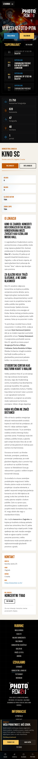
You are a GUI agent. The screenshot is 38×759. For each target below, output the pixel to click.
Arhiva (19, 656)
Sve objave (9, 601)
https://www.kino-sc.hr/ (13, 583)
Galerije (19, 649)
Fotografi (19, 674)
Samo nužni (27, 742)
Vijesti (19, 634)
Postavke (19, 747)
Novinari (19, 678)
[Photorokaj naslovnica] (29, 13)
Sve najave (29, 45)
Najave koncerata (19, 638)
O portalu (19, 716)
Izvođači (19, 667)
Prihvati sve (10, 742)
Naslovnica (11, 36)
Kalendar (27, 36)
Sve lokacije (28, 166)
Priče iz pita (19, 652)
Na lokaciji (10, 166)
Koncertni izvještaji (19, 645)
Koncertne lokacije (19, 671)
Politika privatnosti (9, 737)
